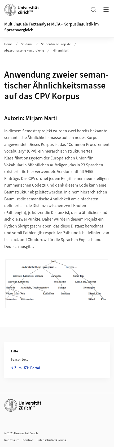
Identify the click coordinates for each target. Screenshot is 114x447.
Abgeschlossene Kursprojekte (24, 50)
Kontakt (28, 440)
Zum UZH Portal (27, 368)
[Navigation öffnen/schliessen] (106, 9)
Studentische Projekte (56, 44)
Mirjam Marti (60, 50)
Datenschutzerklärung (51, 440)
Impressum (11, 440)
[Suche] (93, 9)
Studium (27, 44)
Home (8, 44)
